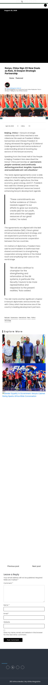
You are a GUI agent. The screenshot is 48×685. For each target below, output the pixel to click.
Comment (8, 583)
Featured (7, 317)
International (23, 317)
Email (6, 614)
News (29, 317)
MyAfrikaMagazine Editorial (14, 88)
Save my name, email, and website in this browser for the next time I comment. (23, 634)
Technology (7, 320)
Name (6, 605)
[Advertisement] (24, 37)
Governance (14, 317)
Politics (33, 317)
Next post (36, 566)
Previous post (13, 566)
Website (7, 622)
